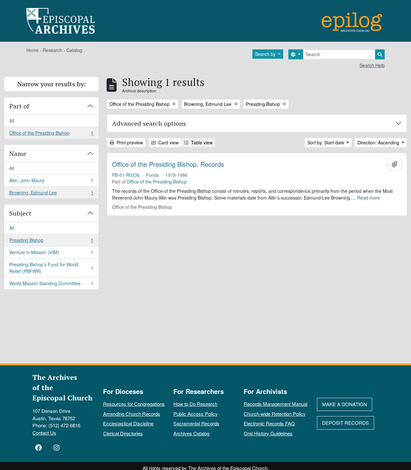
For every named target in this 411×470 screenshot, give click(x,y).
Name (17, 153)
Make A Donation (344, 404)
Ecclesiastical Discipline (128, 423)
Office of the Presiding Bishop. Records (168, 164)
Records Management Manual (275, 403)
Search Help (372, 65)
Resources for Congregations (134, 403)
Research (52, 50)
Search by (266, 54)
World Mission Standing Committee (51, 284)
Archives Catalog (191, 433)
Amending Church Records (131, 413)
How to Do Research (195, 403)
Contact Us (44, 432)
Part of (19, 106)
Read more (368, 197)
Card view (168, 142)
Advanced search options (149, 123)
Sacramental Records (196, 423)
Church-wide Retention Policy (275, 413)
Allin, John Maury (51, 182)
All (11, 120)
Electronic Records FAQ (269, 423)
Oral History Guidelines (268, 433)
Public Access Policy (195, 413)
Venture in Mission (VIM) (51, 254)
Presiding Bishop (51, 241)
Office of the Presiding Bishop (51, 134)
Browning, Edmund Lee (51, 194)
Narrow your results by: (51, 84)
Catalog (74, 50)
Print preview (129, 142)
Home (32, 50)
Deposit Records (345, 422)
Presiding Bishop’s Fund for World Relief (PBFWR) (51, 267)
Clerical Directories (123, 433)
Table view (201, 142)
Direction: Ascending (378, 142)
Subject (20, 213)
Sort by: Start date (326, 142)
